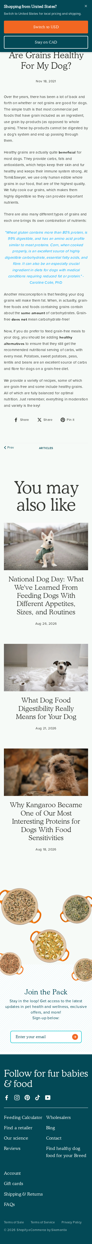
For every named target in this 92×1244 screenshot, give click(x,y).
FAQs (9, 1204)
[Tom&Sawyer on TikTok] (37, 1097)
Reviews (12, 1148)
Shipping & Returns (23, 1194)
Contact (54, 1138)
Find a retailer (18, 1127)
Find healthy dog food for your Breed (66, 1152)
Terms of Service (43, 1222)
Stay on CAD (46, 42)
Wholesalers (58, 1117)
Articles (46, 448)
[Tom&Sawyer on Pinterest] (27, 1097)
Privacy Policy (71, 1222)
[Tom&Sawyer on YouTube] (48, 1097)
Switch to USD (46, 27)
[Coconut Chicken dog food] (49, 947)
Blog (50, 1127)
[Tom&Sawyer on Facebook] (6, 1097)
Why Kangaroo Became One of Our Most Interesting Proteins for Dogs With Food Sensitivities (46, 821)
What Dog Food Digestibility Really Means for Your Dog (46, 708)
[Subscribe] (76, 1037)
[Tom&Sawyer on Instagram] (17, 1097)
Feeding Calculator (23, 1117)
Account (12, 1173)
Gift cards (13, 1183)
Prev (10, 448)
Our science (16, 1138)
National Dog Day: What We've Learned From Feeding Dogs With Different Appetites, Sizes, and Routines (46, 595)
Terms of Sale (14, 1222)
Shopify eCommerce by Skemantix (42, 1230)
